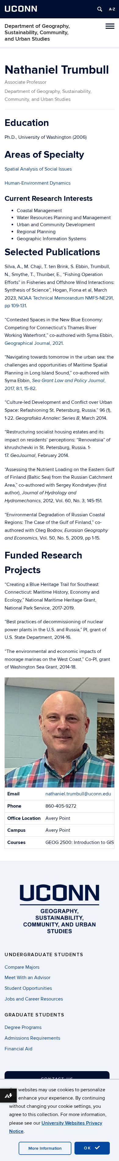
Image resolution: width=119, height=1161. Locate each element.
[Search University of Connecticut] (100, 9)
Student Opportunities (28, 988)
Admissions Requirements (32, 1038)
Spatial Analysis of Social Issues (38, 169)
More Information (45, 1148)
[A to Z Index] (112, 9)
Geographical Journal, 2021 (34, 343)
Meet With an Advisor (27, 978)
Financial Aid (18, 1049)
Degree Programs (23, 1027)
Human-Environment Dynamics (37, 183)
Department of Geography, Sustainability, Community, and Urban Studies (37, 32)
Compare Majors (22, 967)
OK (88, 1148)
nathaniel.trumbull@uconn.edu (78, 794)
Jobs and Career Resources (34, 999)
